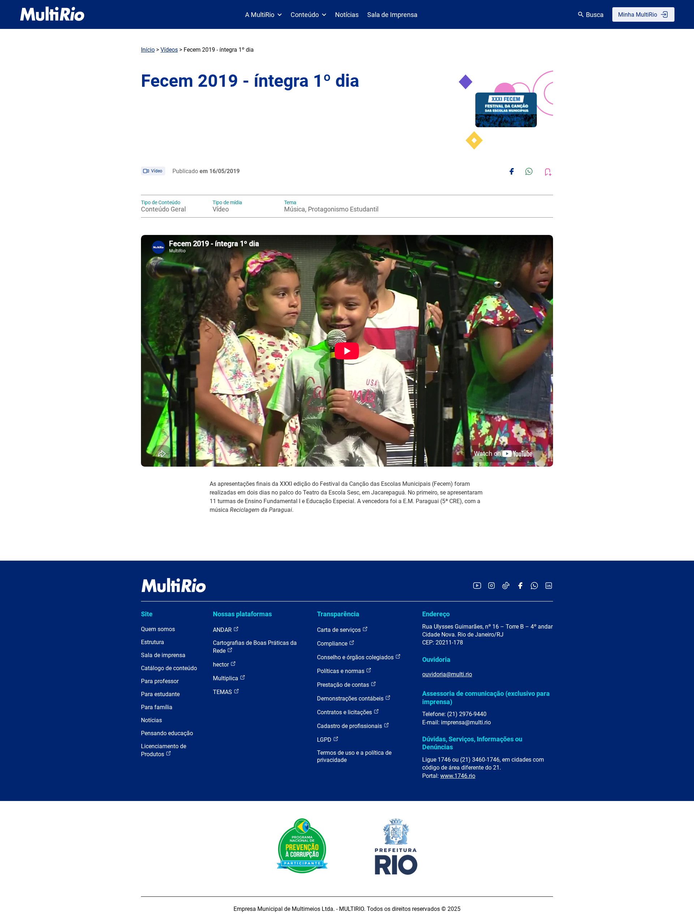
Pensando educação (167, 733)
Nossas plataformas (242, 614)
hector (221, 664)
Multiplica (226, 678)
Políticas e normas (341, 671)
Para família (156, 707)
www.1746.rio (457, 775)
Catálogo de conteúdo (169, 668)
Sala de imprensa (163, 655)
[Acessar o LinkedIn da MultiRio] (548, 586)
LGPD (325, 739)
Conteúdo (305, 14)
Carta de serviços (339, 629)
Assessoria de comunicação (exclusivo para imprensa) (486, 697)
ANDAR (223, 629)
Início (148, 49)
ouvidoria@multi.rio (447, 674)
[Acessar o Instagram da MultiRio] (491, 586)
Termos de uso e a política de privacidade (354, 756)
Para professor (160, 681)
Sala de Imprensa (392, 14)
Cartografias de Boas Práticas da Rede (255, 646)
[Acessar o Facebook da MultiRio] (520, 586)
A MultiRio (259, 14)
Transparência (338, 614)
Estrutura (152, 642)
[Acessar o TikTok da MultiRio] (505, 586)
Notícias (347, 14)
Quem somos (158, 629)
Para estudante (160, 694)
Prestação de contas (343, 684)
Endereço (436, 614)
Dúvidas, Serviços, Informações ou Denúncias (472, 743)
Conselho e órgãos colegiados (356, 657)
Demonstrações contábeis (351, 698)
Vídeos (169, 49)
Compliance (333, 643)
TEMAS (223, 692)
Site (147, 614)
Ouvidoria (436, 659)
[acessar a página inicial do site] (52, 14)
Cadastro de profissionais (350, 726)
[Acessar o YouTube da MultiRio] (477, 586)
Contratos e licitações (345, 712)
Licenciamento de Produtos (163, 750)
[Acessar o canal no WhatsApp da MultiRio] (534, 586)
